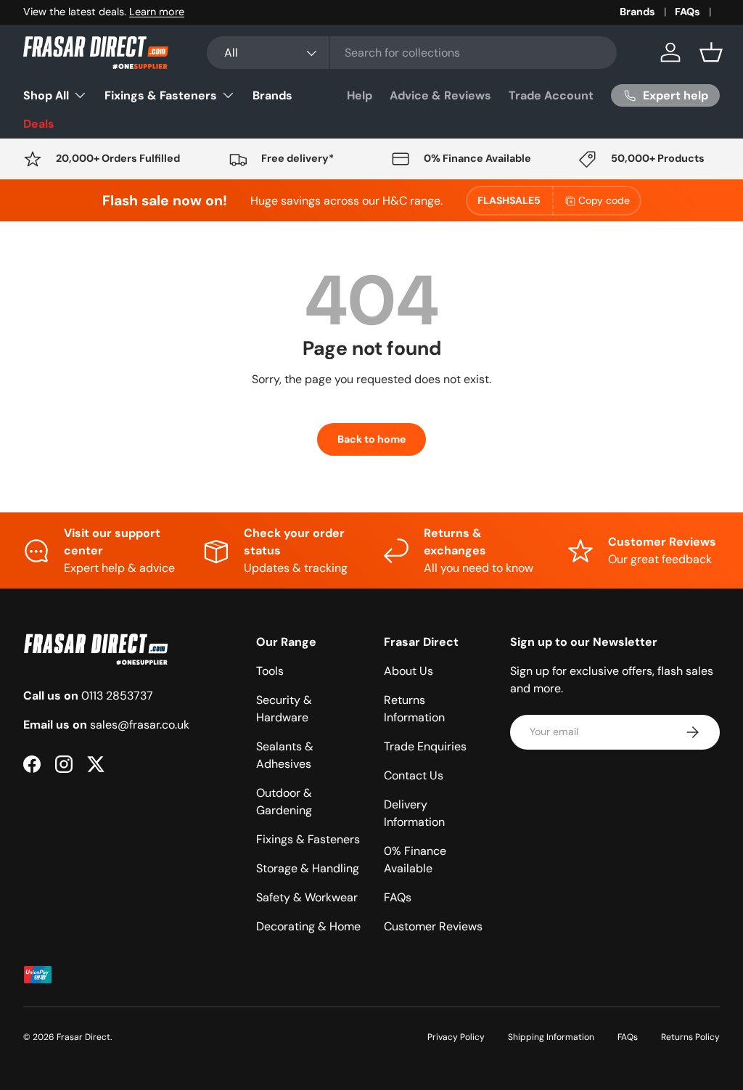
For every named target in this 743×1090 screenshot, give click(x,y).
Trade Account (551, 95)
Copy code (604, 200)
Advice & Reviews (440, 95)
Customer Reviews (433, 926)
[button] (711, 52)
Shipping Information (551, 1037)
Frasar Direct (83, 1037)
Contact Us (413, 775)
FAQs (687, 11)
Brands (637, 11)
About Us (408, 671)
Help (359, 95)
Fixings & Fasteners (308, 839)
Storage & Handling (307, 868)
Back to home (371, 439)
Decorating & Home (308, 926)
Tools (270, 671)
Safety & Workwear (307, 897)
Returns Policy (690, 1037)
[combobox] (412, 52)
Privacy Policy (456, 1037)
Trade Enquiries (425, 746)
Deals (38, 123)
